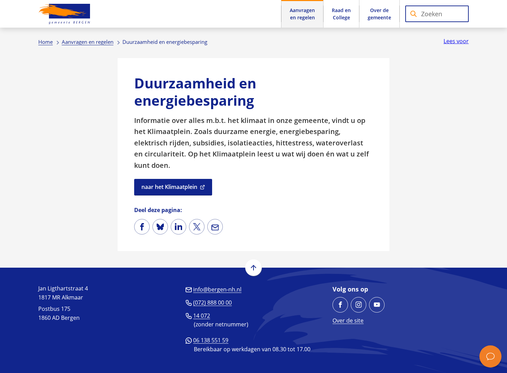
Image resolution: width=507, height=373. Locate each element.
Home (45, 41)
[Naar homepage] (64, 14)
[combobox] (437, 14)
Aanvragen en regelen (87, 41)
